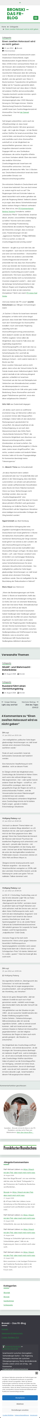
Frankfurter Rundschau (13, 1346)
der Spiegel (24, 112)
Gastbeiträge (9, 1301)
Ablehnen (20, 1404)
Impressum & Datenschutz (12, 1333)
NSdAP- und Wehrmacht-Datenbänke (16, 668)
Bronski (19, 48)
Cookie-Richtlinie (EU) (10, 1337)
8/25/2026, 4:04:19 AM (10, 1349)
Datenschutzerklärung (22, 1415)
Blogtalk (7, 1292)
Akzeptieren (20, 1398)
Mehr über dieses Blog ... (25, 1132)
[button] (37, 1373)
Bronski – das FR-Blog (18, 14)
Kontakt (5, 1329)
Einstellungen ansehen (20, 1410)
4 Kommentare (9, 51)
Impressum (33, 1415)
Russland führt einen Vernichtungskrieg (14, 687)
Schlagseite (6, 37)
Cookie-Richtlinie (8, 1415)
